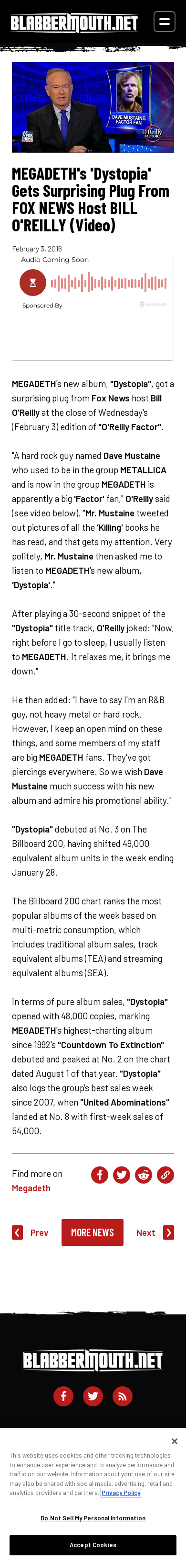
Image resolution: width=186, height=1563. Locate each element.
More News (92, 1232)
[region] (93, 1495)
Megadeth (31, 1187)
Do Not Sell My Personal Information (93, 1518)
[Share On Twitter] (121, 1175)
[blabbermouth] (74, 29)
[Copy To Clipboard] (165, 1175)
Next (145, 1232)
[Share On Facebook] (99, 1175)
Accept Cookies (93, 1545)
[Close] (174, 1441)
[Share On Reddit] (143, 1175)
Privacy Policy (121, 1492)
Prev (40, 1232)
